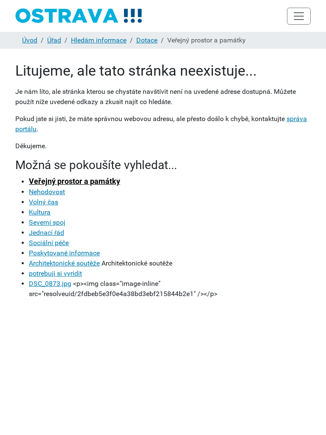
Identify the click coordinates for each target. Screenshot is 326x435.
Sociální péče (49, 243)
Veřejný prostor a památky (74, 181)
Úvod (29, 40)
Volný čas (43, 202)
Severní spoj (47, 222)
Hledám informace (98, 40)
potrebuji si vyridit (55, 273)
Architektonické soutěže (64, 263)
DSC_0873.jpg (50, 284)
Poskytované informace (64, 253)
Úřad (54, 40)
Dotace (146, 40)
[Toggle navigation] (299, 16)
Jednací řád (46, 233)
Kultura (40, 212)
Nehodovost (47, 192)
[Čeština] (79, 16)
